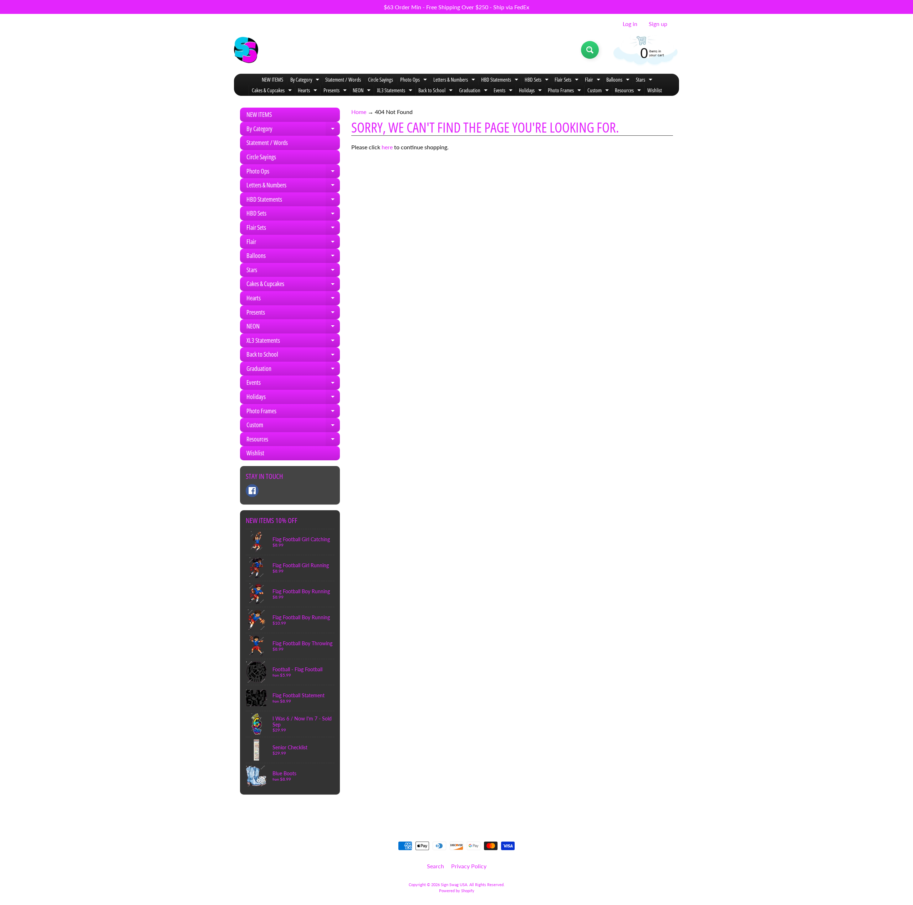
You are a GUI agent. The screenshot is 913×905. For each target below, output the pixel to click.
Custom (599, 91)
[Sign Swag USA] (246, 50)
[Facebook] (252, 490)
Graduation (474, 91)
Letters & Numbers (455, 80)
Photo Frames (565, 91)
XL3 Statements (395, 91)
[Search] (590, 50)
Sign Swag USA (454, 884)
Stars (645, 80)
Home (358, 111)
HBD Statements (500, 80)
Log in (630, 24)
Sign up (658, 24)
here (387, 147)
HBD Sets (537, 80)
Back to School (436, 91)
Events (504, 91)
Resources (629, 91)
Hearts (308, 91)
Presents (335, 91)
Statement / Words (343, 79)
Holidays (531, 91)
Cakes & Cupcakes (273, 91)
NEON (362, 91)
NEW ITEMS (272, 79)
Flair (593, 80)
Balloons (618, 80)
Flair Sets (567, 80)
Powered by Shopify (456, 890)
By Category (305, 80)
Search (435, 866)
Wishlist (654, 90)
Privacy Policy (468, 866)
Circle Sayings (380, 79)
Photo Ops (414, 80)
